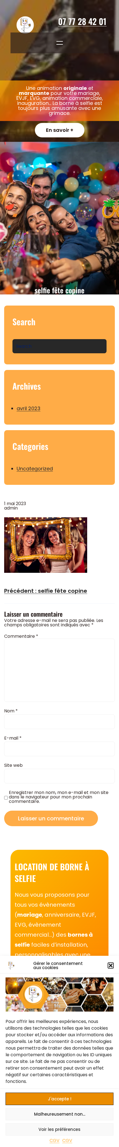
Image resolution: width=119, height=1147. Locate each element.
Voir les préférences (59, 1129)
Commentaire (21, 636)
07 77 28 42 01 (82, 21)
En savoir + (59, 130)
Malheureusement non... (59, 1114)
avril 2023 (28, 408)
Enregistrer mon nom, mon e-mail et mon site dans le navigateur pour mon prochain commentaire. (58, 797)
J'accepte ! (59, 1099)
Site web (13, 765)
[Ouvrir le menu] (59, 43)
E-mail (13, 738)
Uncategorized (35, 468)
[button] (110, 965)
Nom (11, 711)
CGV (55, 1140)
